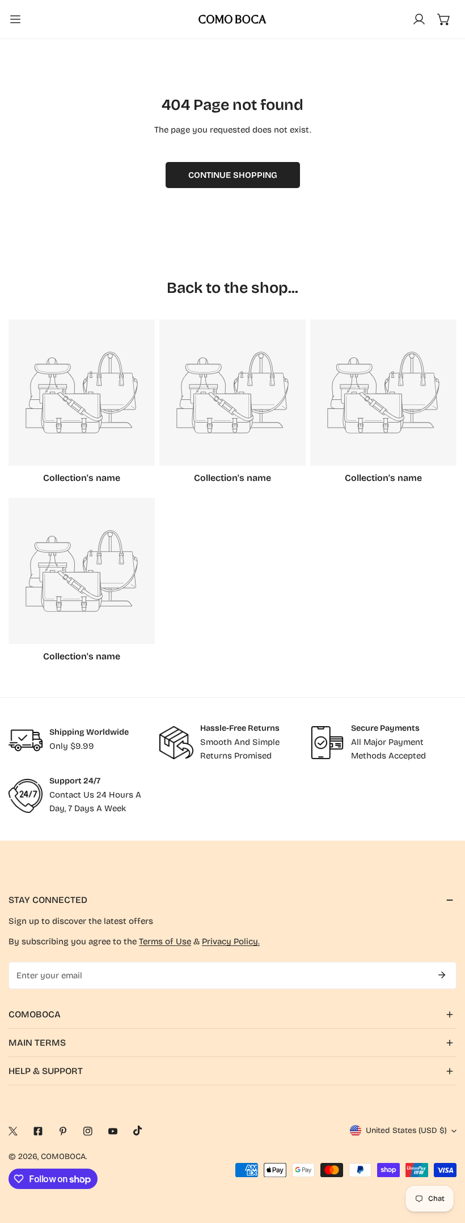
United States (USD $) (406, 1130)
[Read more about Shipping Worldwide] (26, 740)
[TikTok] (137, 1131)
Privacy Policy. (231, 941)
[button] (444, 19)
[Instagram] (87, 1131)
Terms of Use (165, 941)
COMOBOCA (63, 1156)
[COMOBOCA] (232, 19)
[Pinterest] (62, 1131)
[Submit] (441, 975)
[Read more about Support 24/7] (26, 796)
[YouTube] (112, 1131)
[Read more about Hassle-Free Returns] (176, 743)
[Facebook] (38, 1131)
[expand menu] (15, 19)
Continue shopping (232, 175)
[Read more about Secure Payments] (327, 743)
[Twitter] (13, 1131)
